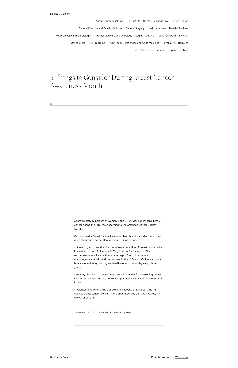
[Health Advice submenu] (165, 28)
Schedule (161, 50)
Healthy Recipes (178, 28)
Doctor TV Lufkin (60, 13)
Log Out (150, 35)
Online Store (78, 42)
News (182, 35)
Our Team (116, 42)
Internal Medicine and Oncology (113, 35)
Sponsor (174, 50)
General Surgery (135, 28)
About (99, 21)
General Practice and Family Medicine (100, 28)
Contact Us (133, 21)
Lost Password (167, 35)
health (117, 312)
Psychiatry (169, 42)
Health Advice (156, 28)
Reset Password (143, 50)
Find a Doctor (180, 21)
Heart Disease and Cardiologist (74, 35)
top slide (126, 312)
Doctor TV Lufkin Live (156, 21)
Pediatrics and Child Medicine (142, 42)
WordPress (181, 357)
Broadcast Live (114, 21)
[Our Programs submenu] (106, 43)
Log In (139, 35)
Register (183, 42)
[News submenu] (187, 35)
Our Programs (97, 42)
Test (185, 50)
